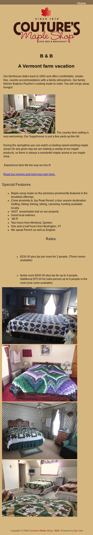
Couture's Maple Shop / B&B (44, 530)
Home (81, 3)
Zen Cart (78, 530)
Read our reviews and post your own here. (29, 174)
